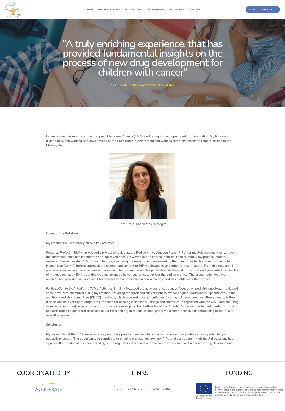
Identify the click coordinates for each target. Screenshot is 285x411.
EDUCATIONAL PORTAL (263, 9)
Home (112, 85)
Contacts (135, 389)
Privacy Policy (159, 389)
